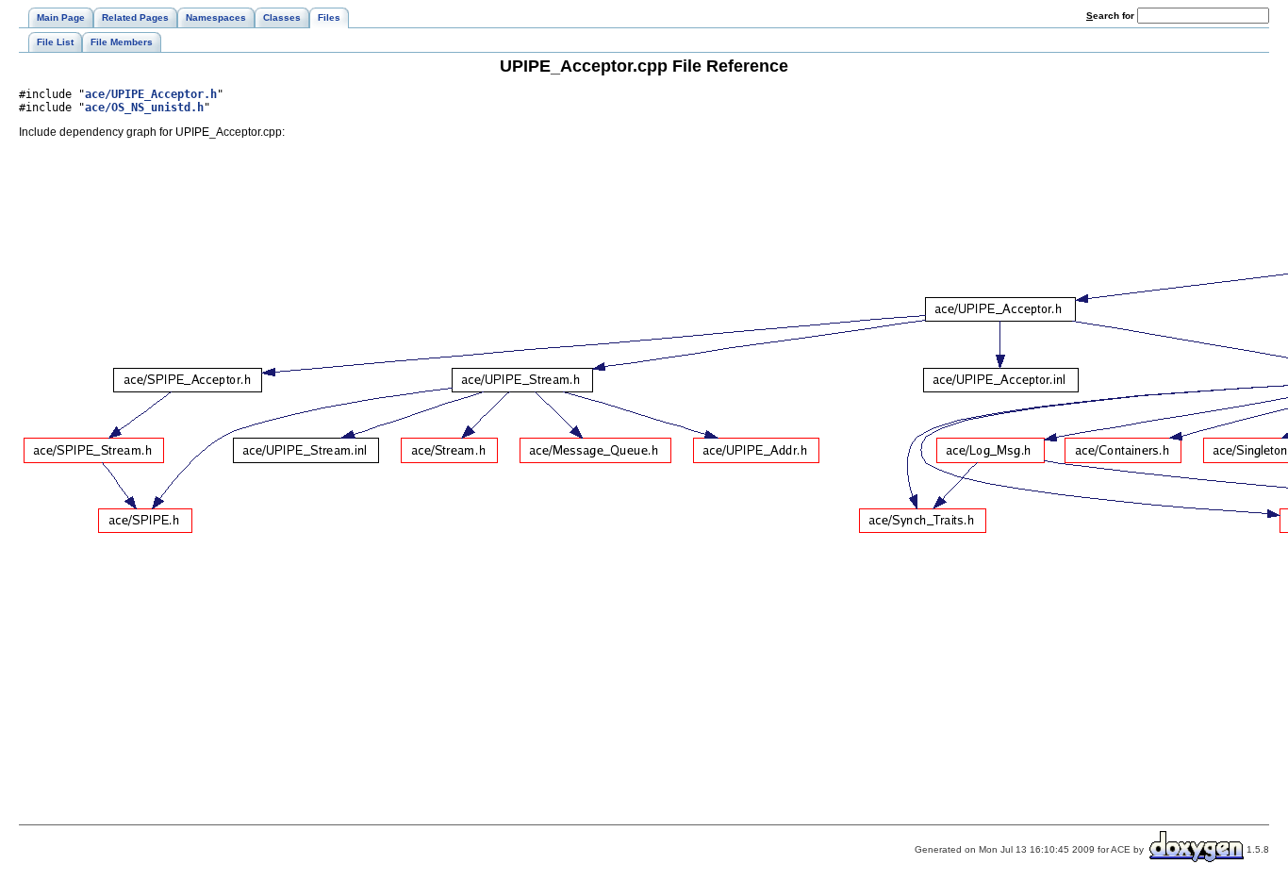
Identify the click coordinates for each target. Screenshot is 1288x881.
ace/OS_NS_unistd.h (144, 107)
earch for (1111, 15)
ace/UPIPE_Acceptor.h (151, 94)
